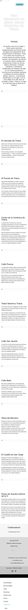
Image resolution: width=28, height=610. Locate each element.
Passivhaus (6, 592)
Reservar (6, 604)
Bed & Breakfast (7, 586)
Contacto (5, 601)
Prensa (5, 598)
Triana (5, 589)
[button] (2, 532)
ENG (6, 608)
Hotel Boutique (7, 582)
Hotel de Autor (7, 595)
